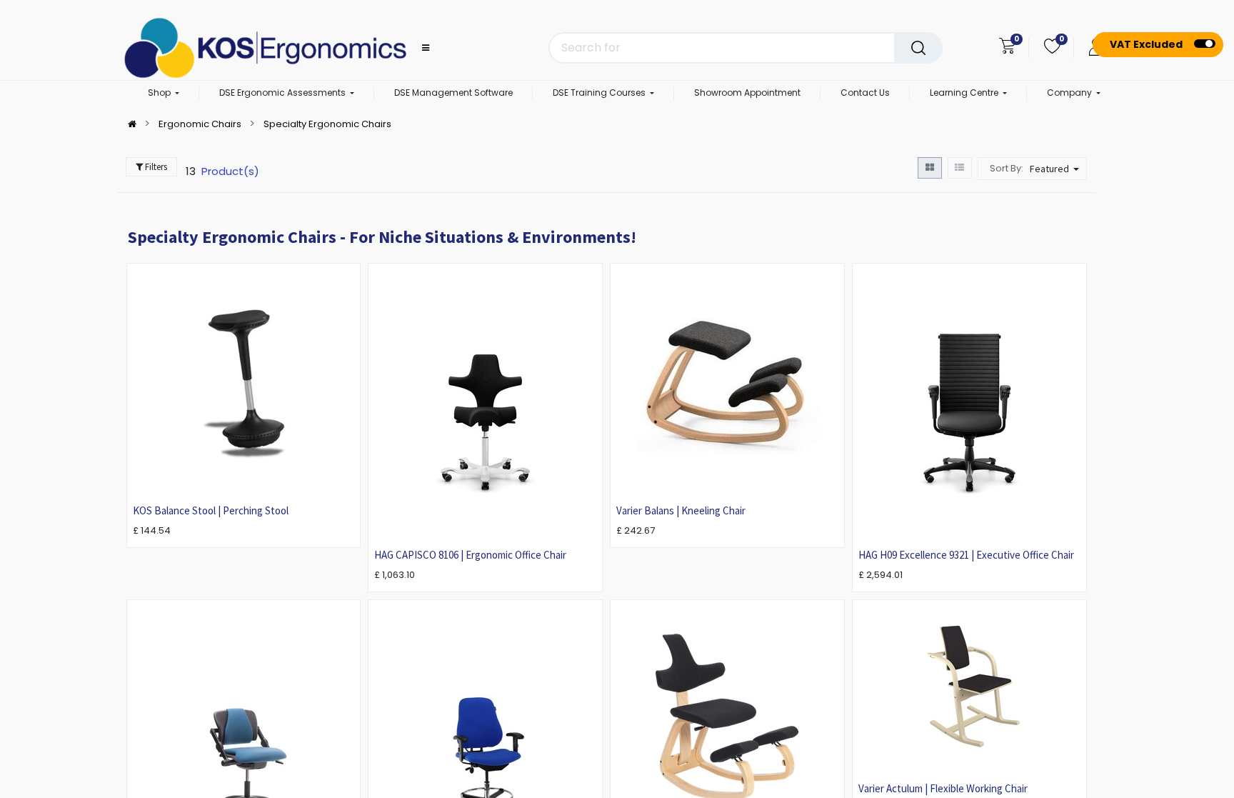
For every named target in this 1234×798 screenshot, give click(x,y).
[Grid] (929, 168)
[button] (1056, 168)
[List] (960, 168)
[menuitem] (453, 93)
